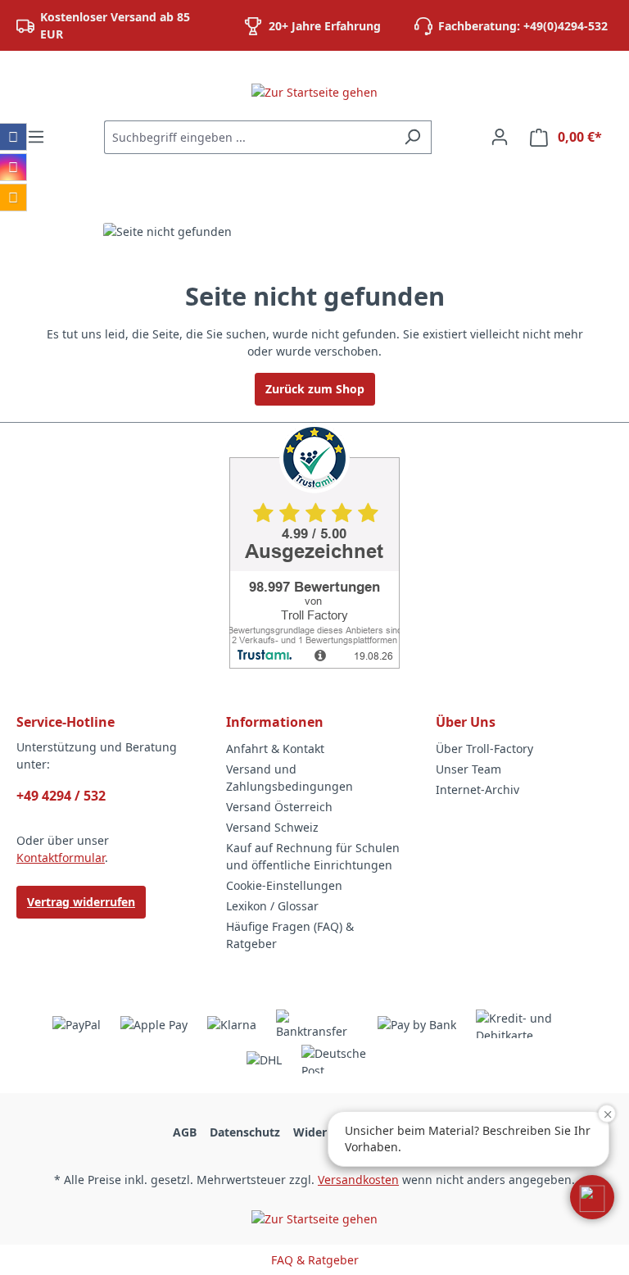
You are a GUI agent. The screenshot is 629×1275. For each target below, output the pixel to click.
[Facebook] (13, 137)
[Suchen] (412, 137)
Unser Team (468, 769)
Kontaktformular (60, 857)
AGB (185, 1132)
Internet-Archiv (477, 789)
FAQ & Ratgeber (315, 1260)
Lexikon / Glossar (272, 906)
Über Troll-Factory (484, 748)
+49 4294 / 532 (61, 796)
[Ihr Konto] (499, 136)
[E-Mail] (13, 197)
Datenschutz (245, 1132)
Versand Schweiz (272, 827)
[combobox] (249, 137)
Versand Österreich (279, 806)
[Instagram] (13, 167)
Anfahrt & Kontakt (275, 748)
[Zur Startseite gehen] (314, 91)
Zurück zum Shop (314, 389)
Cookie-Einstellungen (284, 885)
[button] (592, 1197)
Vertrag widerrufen (81, 902)
